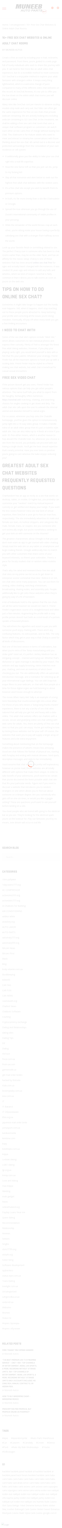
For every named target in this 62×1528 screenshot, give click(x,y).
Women (6, 1312)
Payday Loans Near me (13, 1212)
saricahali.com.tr (21, 1482)
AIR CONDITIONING (12, 911)
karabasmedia (9, 1133)
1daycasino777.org (11, 884)
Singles (5, 1244)
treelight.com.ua (10, 1286)
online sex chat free (42, 262)
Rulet (46, 1501)
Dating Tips (7, 1037)
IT (3, 1101)
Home (5, 24)
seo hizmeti (38, 1501)
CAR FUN (6, 990)
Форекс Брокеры (10, 1323)
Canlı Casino (36, 1513)
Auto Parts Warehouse (43, 1438)
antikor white (8, 916)
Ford (6, 1447)
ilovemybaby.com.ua (12, 1090)
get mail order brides (12, 1074)
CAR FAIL (6, 985)
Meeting (6, 1191)
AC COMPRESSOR (11, 890)
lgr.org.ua (6, 1170)
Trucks (46, 1447)
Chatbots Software (11, 1011)
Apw (6, 1438)
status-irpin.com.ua (11, 1275)
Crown (40, 1442)
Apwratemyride (19, 1438)
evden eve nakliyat (50, 1490)
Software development (13, 1265)
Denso (51, 1442)
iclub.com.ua (8, 1085)
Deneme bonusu (34, 1505)
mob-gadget (8, 1196)
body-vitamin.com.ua (12, 969)
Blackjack (6, 1513)
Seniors (5, 1238)
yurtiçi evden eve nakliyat (26, 1497)
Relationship (8, 1228)
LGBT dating (8, 1164)
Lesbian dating (9, 1159)
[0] (56, 9)
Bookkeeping (8, 974)
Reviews (6, 1233)
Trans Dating (8, 1281)
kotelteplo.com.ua (11, 1148)
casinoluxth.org (9, 1000)
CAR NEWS (7, 995)
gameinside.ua (9, 1069)
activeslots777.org (11, 900)
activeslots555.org (11, 895)
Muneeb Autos (14, 49)
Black (5, 958)
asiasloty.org (8, 921)
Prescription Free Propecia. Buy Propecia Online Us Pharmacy (16, 1410)
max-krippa (7, 1185)
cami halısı (50, 1475)
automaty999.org (10, 942)
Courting (6, 1016)
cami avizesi (24, 1486)
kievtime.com (8, 1138)
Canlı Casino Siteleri (34, 1509)
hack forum (22, 1475)
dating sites (7, 1032)
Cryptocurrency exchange (14, 1022)
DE (3, 1043)
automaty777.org (10, 937)
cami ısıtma (23, 1490)
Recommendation (11, 1222)
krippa (5, 1154)
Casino (53, 1501)
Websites (6, 1307)
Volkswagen (9, 1451)
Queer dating (8, 1217)
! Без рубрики (9, 879)
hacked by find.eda (11, 1080)
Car (5, 1442)
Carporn (15, 1442)
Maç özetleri (8, 1509)
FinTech (6, 1053)
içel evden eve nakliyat (21, 1501)
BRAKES (6, 979)
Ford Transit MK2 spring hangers (17, 1350)
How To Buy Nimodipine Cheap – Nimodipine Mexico (16, 1398)
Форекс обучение (11, 1328)
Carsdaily (28, 1442)
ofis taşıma (7, 1497)
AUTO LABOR (9, 927)
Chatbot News (9, 1006)
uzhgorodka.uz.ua (10, 1296)
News (5, 1201)
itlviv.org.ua (7, 1117)
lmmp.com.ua (8, 1175)
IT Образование (10, 1111)
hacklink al (30, 1471)
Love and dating (10, 1180)
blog (4, 964)
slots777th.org (9, 1249)
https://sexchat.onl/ (11, 399)
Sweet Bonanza (51, 1509)
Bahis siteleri (49, 1505)
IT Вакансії (7, 1106)
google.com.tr (50, 1513)
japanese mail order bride (14, 1122)
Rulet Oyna (24, 1513)
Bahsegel (19, 1509)
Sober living (7, 1259)
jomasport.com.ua (11, 1127)
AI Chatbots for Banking (14, 905)
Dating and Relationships (14, 1027)
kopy (4, 1143)
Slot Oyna (7, 1505)
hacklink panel (17, 1471)
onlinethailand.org (11, 1207)
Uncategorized (17, 24)
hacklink (6, 1471)
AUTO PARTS (8, 932)
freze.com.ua (8, 1059)
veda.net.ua (7, 1302)
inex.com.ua (8, 1096)
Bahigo (15, 1505)
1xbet (22, 1505)
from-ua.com (8, 1064)
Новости (6, 1318)
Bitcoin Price (8, 953)
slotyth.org (7, 1254)
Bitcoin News (8, 948)
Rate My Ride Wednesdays (26, 1447)
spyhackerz (7, 1270)
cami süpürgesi (50, 1486)
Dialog (5, 1048)
